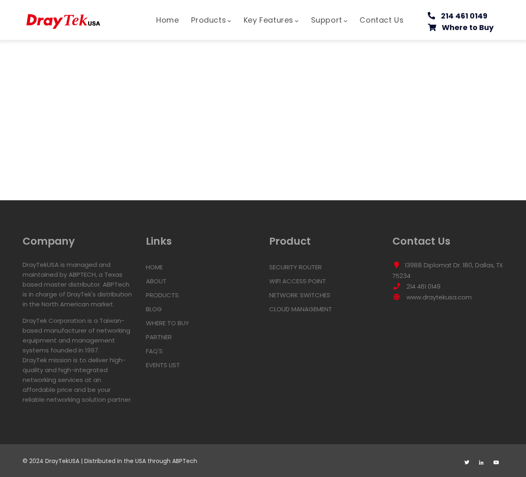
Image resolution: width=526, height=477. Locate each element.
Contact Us (382, 20)
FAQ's (154, 351)
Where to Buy (468, 27)
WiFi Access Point (297, 281)
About (156, 281)
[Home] (64, 17)
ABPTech (184, 461)
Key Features (268, 20)
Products (208, 20)
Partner (159, 337)
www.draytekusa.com (438, 297)
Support (326, 20)
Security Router (295, 267)
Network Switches (299, 295)
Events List (163, 365)
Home (167, 20)
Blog (154, 309)
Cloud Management (300, 309)
